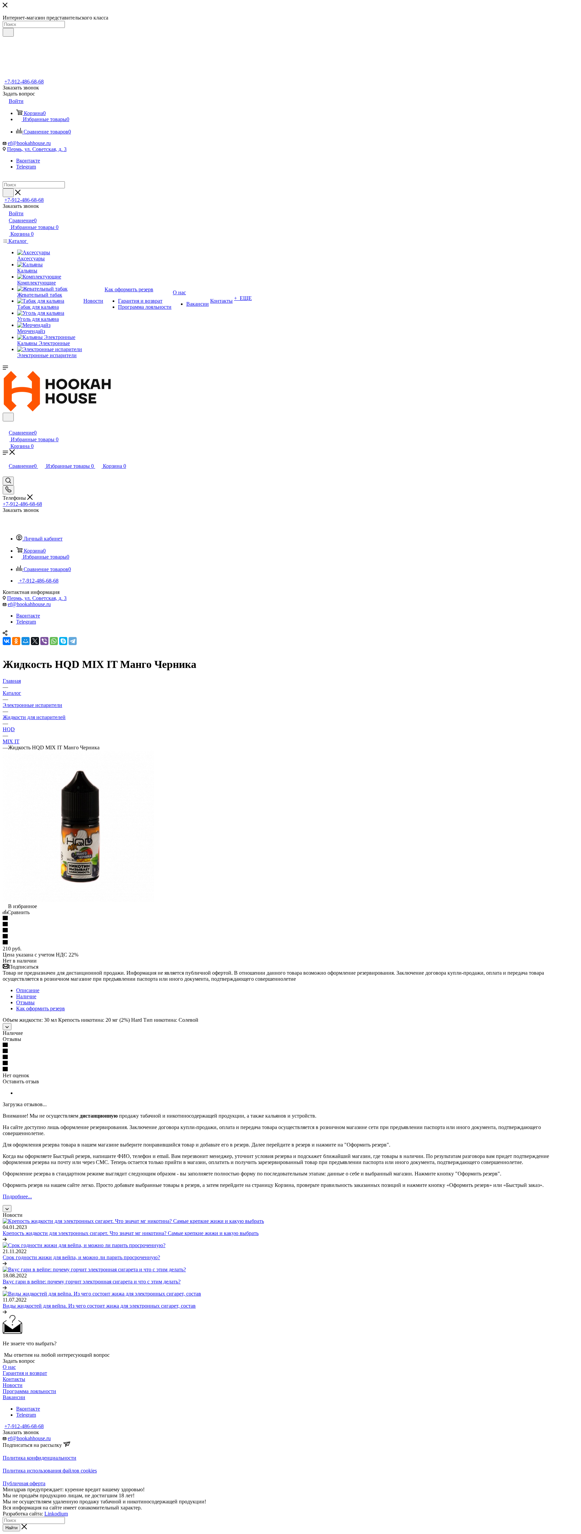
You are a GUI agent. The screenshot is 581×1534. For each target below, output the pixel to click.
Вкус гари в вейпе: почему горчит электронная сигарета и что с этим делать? (92, 1281)
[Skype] (63, 641)
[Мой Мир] (26, 641)
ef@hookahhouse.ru (29, 143)
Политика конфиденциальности (39, 1458)
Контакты (14, 1379)
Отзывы (25, 1002)
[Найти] (8, 32)
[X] (35, 641)
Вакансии (14, 1397)
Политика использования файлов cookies (50, 1470)
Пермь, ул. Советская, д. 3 (37, 149)
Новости (13, 1385)
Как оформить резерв (40, 1008)
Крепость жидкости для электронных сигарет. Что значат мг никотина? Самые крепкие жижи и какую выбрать (131, 1233)
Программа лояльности (29, 1391)
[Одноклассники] (16, 641)
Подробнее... (17, 1196)
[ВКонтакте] (7, 641)
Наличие (26, 996)
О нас (9, 1367)
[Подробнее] (5, 1239)
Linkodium (56, 1514)
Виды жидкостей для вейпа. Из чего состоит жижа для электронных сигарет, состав (99, 1306)
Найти (11, 1527)
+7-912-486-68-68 (24, 81)
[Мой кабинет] (6, 425)
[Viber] (44, 641)
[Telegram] (73, 641)
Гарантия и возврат (25, 1373)
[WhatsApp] (54, 641)
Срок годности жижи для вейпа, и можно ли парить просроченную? (81, 1257)
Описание (27, 990)
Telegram (26, 167)
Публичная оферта (24, 1483)
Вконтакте (28, 160)
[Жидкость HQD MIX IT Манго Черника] (78, 900)
